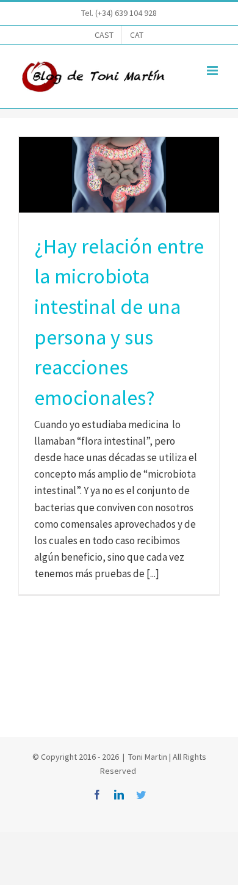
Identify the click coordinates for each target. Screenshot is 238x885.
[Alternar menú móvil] (213, 70)
